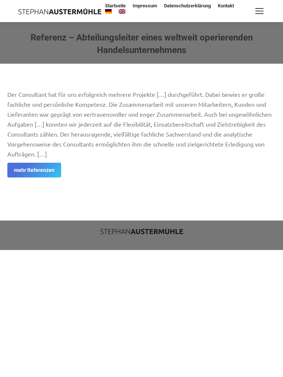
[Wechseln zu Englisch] (122, 12)
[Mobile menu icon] (259, 11)
